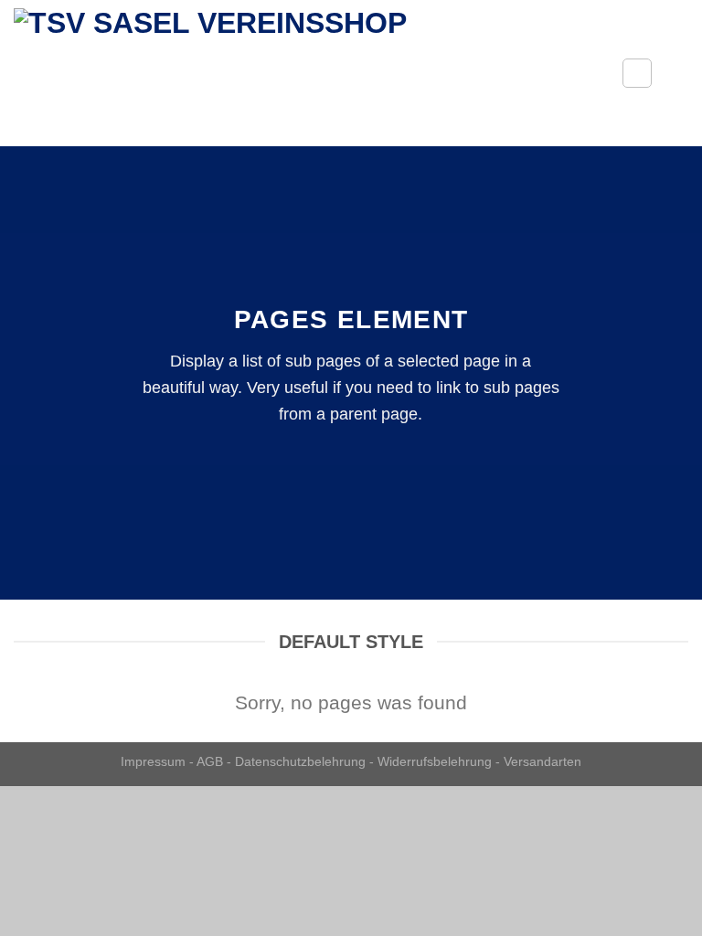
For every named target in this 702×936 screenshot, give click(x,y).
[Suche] (637, 73)
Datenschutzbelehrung (300, 761)
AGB (210, 761)
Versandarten (542, 761)
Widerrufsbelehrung (435, 761)
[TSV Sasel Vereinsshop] (304, 73)
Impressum (153, 761)
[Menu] (677, 72)
